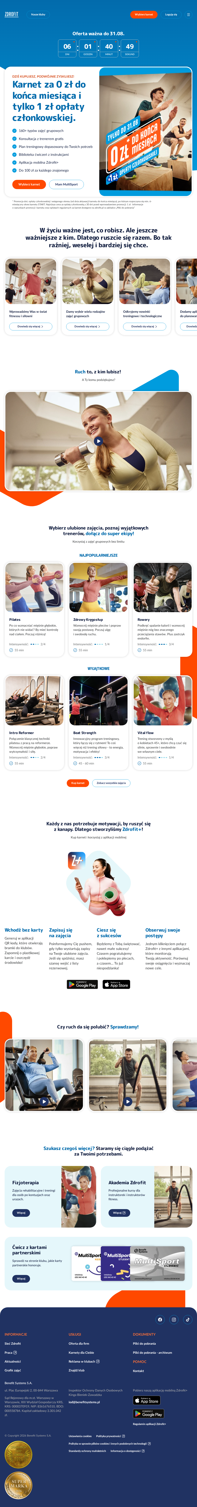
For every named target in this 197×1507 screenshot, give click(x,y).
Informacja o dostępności (126, 1451)
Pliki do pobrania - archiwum (152, 1352)
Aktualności (13, 1361)
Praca (8, 1352)
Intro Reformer (21, 733)
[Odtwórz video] (98, 441)
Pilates (14, 620)
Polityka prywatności (108, 1436)
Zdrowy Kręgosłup (88, 620)
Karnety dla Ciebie (81, 1352)
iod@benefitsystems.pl (84, 1402)
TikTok (187, 1319)
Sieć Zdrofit (13, 1343)
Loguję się (171, 14)
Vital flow (146, 733)
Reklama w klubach (82, 1361)
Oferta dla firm (79, 1343)
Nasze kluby (38, 14)
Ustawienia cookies (80, 1436)
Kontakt (138, 1371)
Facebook (160, 1319)
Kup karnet (77, 783)
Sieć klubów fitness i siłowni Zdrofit (12, 15)
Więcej (21, 1212)
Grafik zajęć (13, 1370)
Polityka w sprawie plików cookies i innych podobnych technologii (108, 1443)
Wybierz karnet (144, 14)
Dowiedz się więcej (29, 326)
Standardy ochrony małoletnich (87, 1451)
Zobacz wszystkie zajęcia (111, 783)
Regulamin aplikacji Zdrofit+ (149, 1424)
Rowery (144, 620)
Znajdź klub (76, 1370)
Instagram (174, 1319)
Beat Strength (84, 733)
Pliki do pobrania (144, 1343)
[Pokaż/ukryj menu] (188, 14)
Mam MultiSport (66, 184)
